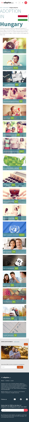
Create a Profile (16, 341)
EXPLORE (15, 68)
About (2, 380)
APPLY (13, 185)
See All (26, 344)
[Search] (16, 2)
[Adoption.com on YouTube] (15, 399)
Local (12, 380)
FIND (18, 134)
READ (13, 51)
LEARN (13, 251)
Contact (7, 380)
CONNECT (21, 151)
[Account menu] (22, 2)
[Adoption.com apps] (19, 2)
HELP (16, 218)
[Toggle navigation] (26, 3)
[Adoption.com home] (7, 2)
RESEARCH (22, 235)
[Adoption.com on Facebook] (21, 399)
